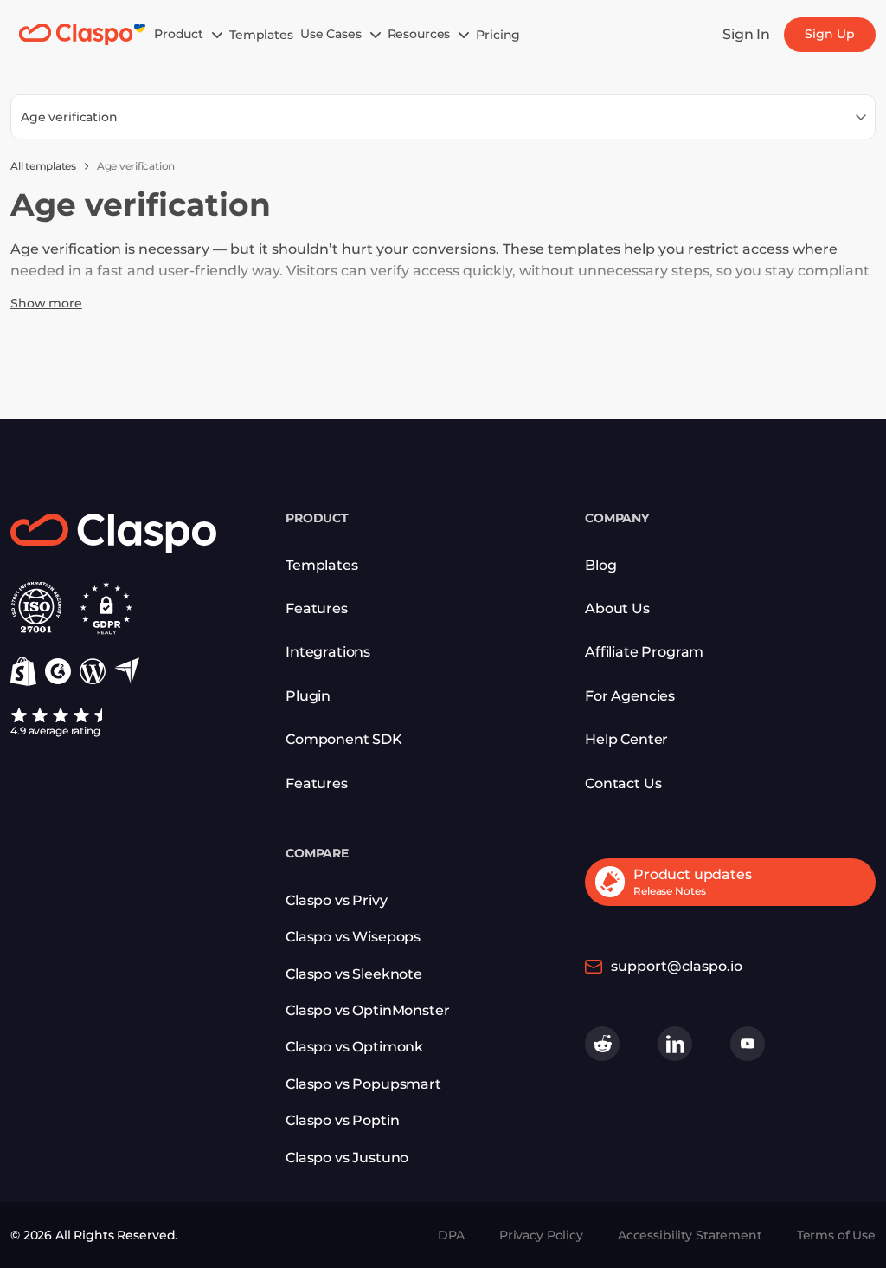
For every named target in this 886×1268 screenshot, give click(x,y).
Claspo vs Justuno (347, 1157)
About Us (617, 608)
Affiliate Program (644, 652)
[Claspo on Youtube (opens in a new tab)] (747, 1043)
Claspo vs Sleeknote (354, 974)
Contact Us (623, 783)
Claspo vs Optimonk (354, 1046)
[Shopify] (23, 671)
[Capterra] (126, 670)
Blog (600, 565)
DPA (451, 1235)
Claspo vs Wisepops (353, 936)
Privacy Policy (541, 1235)
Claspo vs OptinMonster (367, 1010)
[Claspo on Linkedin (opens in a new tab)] (675, 1043)
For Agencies (630, 696)
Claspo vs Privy (337, 900)
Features (317, 783)
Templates (322, 565)
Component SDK (344, 739)
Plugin (308, 696)
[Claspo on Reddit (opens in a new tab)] (602, 1043)
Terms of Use (836, 1235)
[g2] (58, 671)
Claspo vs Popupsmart (363, 1084)
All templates (43, 165)
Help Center (626, 739)
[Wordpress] (93, 671)
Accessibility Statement (690, 1235)
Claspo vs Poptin (342, 1120)
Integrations (328, 652)
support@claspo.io (676, 966)
